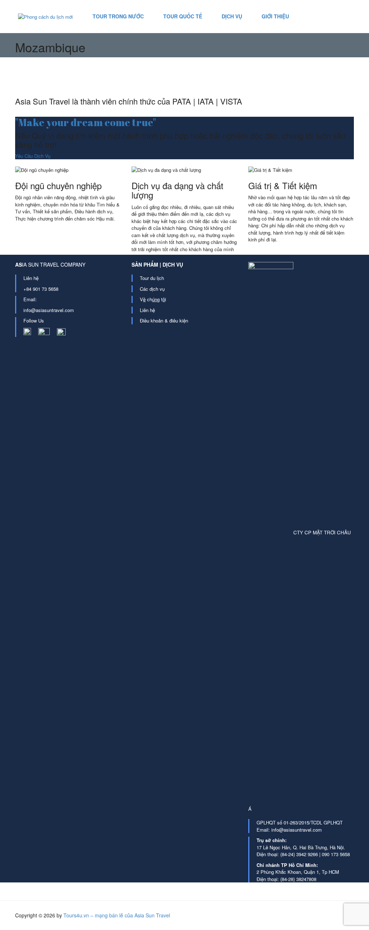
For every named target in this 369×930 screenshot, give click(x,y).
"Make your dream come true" (85, 122)
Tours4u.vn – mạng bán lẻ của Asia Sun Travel (116, 915)
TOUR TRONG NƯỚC (118, 16)
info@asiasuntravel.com (48, 310)
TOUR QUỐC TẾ (182, 16)
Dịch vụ (232, 16)
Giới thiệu (275, 16)
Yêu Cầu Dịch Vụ (32, 155)
